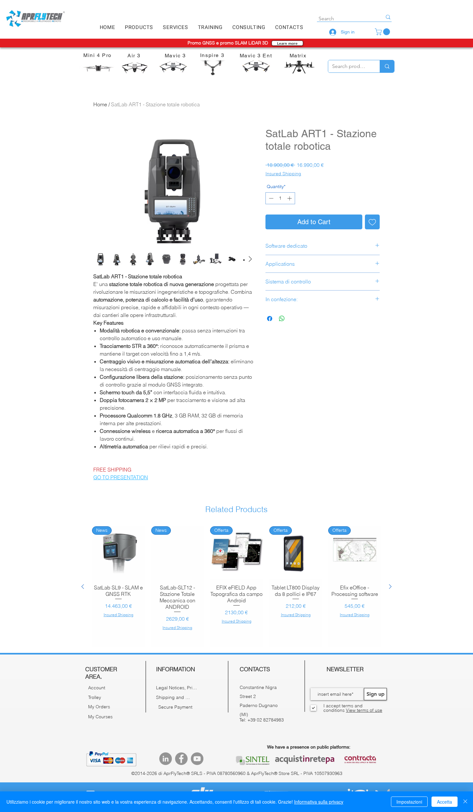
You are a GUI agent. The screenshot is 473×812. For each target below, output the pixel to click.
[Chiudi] (465, 802)
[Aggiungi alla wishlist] (372, 222)
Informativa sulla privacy (318, 801)
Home (100, 104)
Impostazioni (409, 801)
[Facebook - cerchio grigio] (181, 758)
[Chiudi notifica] (83, 766)
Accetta (444, 801)
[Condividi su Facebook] (270, 318)
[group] (236, 586)
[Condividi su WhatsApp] (282, 318)
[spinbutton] (280, 198)
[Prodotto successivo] (390, 586)
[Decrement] (270, 198)
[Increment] (290, 198)
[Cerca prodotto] (387, 66)
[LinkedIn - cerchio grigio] (165, 758)
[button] (139, 27)
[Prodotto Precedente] (83, 586)
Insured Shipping (283, 174)
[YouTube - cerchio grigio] (197, 758)
